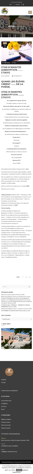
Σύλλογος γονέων (5, 422)
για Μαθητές (4, 403)
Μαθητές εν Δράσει (6, 419)
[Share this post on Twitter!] (26, 277)
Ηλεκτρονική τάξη (5, 425)
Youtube (3, 382)
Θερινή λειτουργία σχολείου (8, 294)
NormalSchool (15, 230)
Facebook (3, 379)
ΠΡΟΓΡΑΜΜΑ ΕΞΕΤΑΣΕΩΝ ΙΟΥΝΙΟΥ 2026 (11, 310)
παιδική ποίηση (19, 199)
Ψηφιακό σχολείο (5, 428)
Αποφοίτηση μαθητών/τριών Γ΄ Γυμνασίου (12, 308)
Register (18, 4)
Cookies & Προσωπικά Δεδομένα (9, 390)
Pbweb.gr (22, 462)
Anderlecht (11, 236)
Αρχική (11, 26)
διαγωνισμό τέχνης (15, 203)
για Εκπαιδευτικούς (6, 400)
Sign (10, 4)
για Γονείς (3, 406)
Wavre (11, 213)
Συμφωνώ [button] (19, 470)
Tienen (23, 230)
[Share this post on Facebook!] (22, 277)
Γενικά (2, 409)
